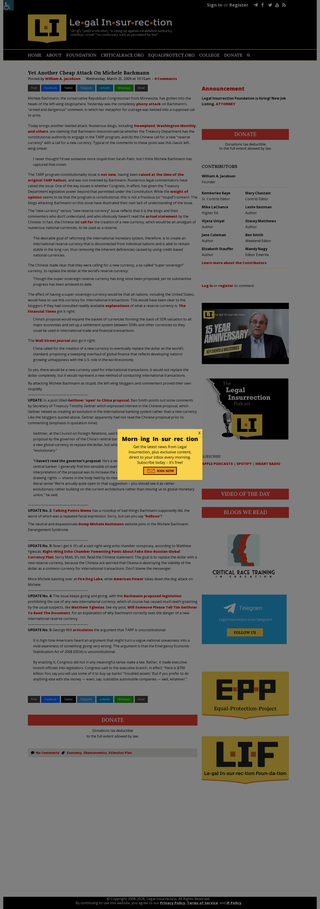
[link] (160, 433)
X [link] (199, 433)
